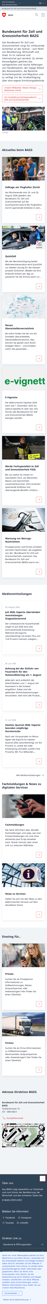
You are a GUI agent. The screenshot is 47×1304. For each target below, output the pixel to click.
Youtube (9, 1222)
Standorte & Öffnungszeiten (17, 1244)
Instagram (26, 1217)
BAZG (10, 15)
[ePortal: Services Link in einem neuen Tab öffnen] (38, 3)
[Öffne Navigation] (43, 14)
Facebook (10, 1217)
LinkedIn (24, 1222)
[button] (42, 1178)
